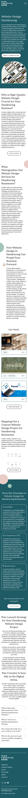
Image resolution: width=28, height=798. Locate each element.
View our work (14, 406)
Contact (4, 777)
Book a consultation (11, 55)
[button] (25, 3)
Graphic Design (6, 767)
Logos (3, 770)
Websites (4, 765)
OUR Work (5, 772)
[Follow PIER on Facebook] (2, 783)
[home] (6, 3)
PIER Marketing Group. (6, 790)
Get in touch (14, 153)
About (3, 774)
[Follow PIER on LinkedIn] (8, 783)
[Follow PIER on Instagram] (5, 783)
